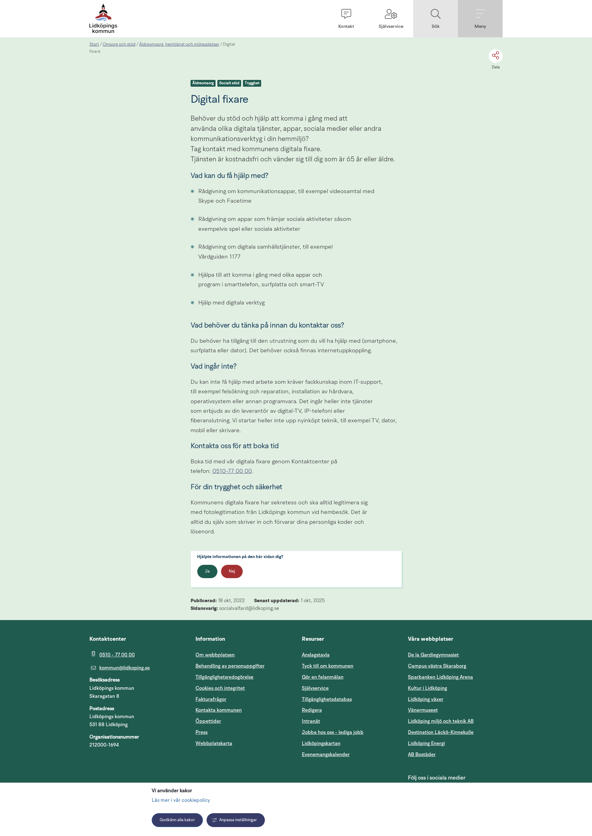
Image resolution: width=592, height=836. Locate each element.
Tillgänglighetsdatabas (349, 699)
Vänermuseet (423, 710)
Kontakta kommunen (218, 710)
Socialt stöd (229, 83)
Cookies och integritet (220, 688)
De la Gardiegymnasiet (433, 655)
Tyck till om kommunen (349, 665)
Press (201, 732)
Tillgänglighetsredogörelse (224, 677)
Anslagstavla (316, 655)
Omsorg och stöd (119, 44)
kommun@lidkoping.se (124, 667)
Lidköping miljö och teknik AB (441, 721)
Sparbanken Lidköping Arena (440, 677)
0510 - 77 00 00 (117, 655)
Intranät (340, 721)
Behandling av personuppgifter (230, 666)
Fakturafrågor (210, 699)
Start (94, 44)
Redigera (312, 710)
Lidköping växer (425, 699)
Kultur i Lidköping (427, 688)
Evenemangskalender (349, 754)
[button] (346, 18)
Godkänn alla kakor (177, 820)
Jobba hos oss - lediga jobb (333, 732)
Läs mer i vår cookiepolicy (181, 800)
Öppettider (208, 721)
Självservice (345, 688)
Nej (232, 571)
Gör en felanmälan (322, 677)
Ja (207, 571)
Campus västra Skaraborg (437, 666)
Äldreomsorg (203, 83)
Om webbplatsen (215, 655)
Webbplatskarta (213, 743)
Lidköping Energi (455, 743)
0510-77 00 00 (232, 471)
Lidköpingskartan (349, 743)
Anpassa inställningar (238, 820)
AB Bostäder (451, 754)
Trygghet (252, 83)
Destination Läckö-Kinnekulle (455, 732)
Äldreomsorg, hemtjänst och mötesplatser (179, 44)
